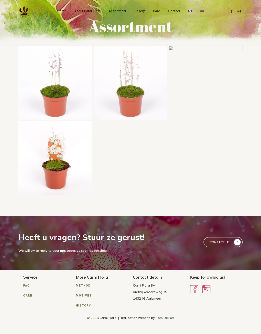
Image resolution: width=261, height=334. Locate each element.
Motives (84, 295)
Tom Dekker (165, 318)
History (83, 305)
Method (83, 285)
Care (27, 295)
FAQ (26, 285)
